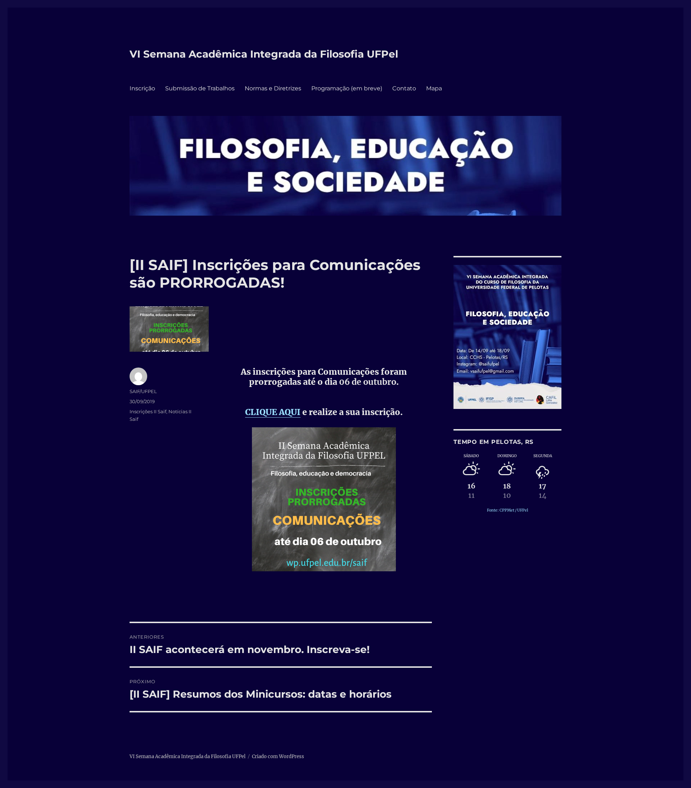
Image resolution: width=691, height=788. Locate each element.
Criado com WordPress (278, 756)
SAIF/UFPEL (143, 391)
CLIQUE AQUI (273, 412)
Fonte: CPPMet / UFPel (507, 510)
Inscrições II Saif (148, 411)
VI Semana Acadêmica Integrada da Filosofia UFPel (264, 54)
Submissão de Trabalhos (200, 88)
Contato (404, 88)
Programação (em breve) (346, 88)
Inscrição (142, 88)
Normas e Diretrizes (273, 88)
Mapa (434, 88)
